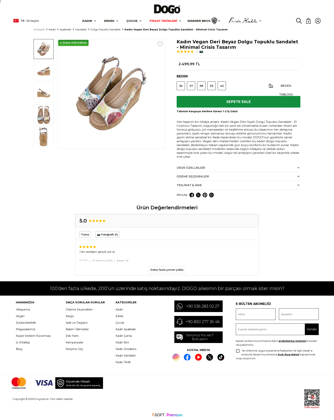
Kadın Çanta (124, 336)
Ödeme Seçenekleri (79, 309)
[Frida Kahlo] (242, 21)
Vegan (20, 316)
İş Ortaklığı (23, 342)
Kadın (87, 21)
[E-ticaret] (167, 415)
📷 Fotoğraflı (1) (107, 234)
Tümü (85, 234)
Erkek (109, 21)
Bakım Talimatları (77, 329)
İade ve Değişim (77, 322)
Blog (19, 349)
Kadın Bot (122, 342)
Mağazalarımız (25, 329)
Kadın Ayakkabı (126, 329)
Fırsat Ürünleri (163, 21)
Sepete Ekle (238, 102)
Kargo (70, 316)
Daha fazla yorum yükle (167, 269)
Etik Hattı (72, 336)
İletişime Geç (74, 349)
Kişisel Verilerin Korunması (33, 336)
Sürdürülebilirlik (26, 322)
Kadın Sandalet (126, 355)
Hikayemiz (23, 309)
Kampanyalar (74, 342)
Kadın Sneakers (126, 349)
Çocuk (132, 21)
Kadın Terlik (123, 362)
